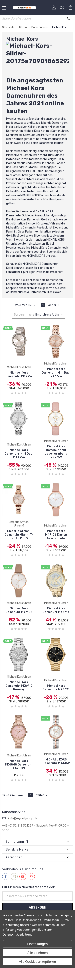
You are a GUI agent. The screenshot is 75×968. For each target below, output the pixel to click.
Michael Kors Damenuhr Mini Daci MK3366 (56, 372)
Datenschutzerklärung (18, 934)
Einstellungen (37, 944)
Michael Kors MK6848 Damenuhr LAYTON (19, 764)
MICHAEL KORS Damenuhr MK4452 (56, 761)
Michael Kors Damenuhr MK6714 (56, 610)
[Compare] (62, 8)
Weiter (52, 305)
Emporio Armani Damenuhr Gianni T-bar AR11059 (18, 534)
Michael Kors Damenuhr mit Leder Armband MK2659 (56, 452)
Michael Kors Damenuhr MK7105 (19, 610)
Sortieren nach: (24, 314)
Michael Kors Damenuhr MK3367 (19, 374)
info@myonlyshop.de (22, 818)
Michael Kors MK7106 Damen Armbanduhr (56, 534)
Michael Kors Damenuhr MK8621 (56, 687)
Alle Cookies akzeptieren (37, 961)
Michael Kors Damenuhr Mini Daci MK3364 (19, 453)
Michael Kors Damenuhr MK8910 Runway (19, 685)
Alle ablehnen (37, 952)
